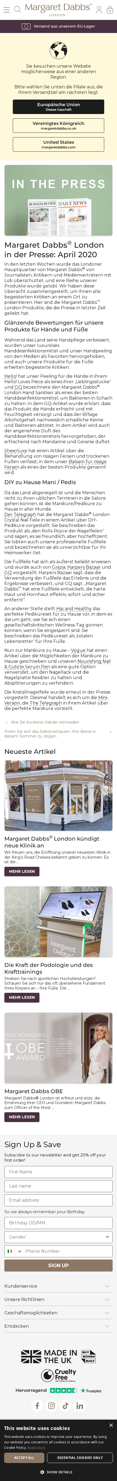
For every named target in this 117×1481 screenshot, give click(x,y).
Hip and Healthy (74, 608)
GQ (18, 387)
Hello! (10, 376)
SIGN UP (58, 1266)
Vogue (78, 650)
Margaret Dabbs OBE (33, 1091)
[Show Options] (107, 1237)
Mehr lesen (22, 871)
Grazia (58, 567)
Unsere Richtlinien (24, 1299)
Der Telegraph (20, 514)
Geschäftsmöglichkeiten (30, 1312)
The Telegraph (46, 703)
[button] (58, 1472)
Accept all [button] (24, 1457)
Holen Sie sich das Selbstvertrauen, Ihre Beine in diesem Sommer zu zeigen (50, 734)
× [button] (111, 1425)
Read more (37, 1447)
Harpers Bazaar (84, 567)
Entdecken (16, 1326)
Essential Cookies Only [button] (80, 1457)
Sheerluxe (15, 450)
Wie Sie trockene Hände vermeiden (45, 722)
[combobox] (57, 1237)
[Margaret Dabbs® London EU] (58, 9)
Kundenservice (20, 1286)
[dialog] (58, 1450)
